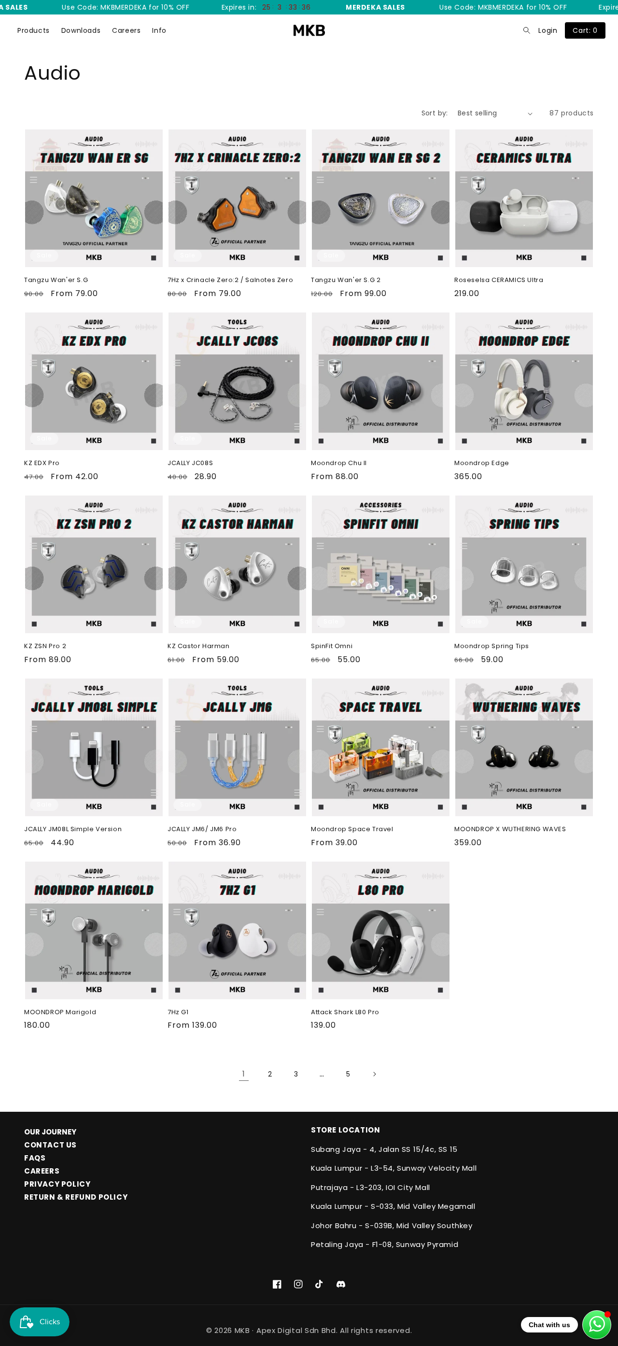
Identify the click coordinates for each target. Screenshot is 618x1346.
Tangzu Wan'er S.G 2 (345, 280)
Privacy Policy (57, 1184)
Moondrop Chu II (339, 463)
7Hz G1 (178, 1012)
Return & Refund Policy (75, 1197)
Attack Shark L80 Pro (345, 1012)
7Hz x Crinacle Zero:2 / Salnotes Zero (230, 280)
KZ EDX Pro (42, 463)
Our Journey (50, 1132)
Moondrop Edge (481, 463)
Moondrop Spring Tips (491, 646)
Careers (126, 30)
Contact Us (50, 1145)
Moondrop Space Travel (352, 829)
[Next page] (374, 1074)
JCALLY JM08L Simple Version (73, 829)
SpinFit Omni (331, 646)
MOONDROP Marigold (60, 1012)
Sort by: (434, 113)
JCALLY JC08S (190, 463)
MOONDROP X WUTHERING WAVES (510, 829)
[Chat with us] (596, 1324)
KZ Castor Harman (199, 646)
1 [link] (243, 1073)
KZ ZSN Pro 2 (45, 646)
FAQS (34, 1158)
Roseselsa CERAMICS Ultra (498, 280)
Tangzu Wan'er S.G (56, 280)
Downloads (80, 30)
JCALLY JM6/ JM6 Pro (202, 829)
